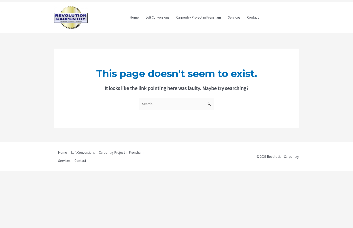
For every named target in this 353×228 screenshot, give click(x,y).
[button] (282, 17)
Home (134, 17)
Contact (253, 17)
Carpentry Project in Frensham (198, 17)
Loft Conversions (157, 17)
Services (234, 17)
